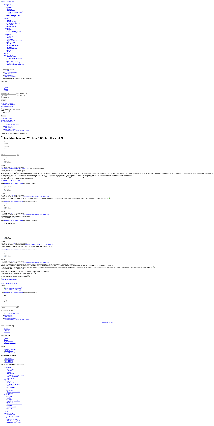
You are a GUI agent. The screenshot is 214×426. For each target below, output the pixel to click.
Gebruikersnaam (20, 93)
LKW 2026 (10, 25)
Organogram (11, 10)
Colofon (6, 340)
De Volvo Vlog (11, 22)
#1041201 (13, 243)
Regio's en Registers (13, 15)
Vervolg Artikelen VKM (14, 31)
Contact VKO (11, 42)
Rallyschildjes (11, 26)
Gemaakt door (105, 322)
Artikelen (10, 7)
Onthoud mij (6, 97)
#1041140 (13, 167)
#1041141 (13, 195)
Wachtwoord (19, 95)
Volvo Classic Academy (14, 58)
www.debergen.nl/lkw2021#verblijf (10, 180)
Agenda (6, 18)
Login (6, 60)
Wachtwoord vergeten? (14, 63)
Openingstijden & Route (14, 41)
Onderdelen (7, 34)
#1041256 (13, 261)
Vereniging (7, 4)
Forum (6, 53)
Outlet (9, 37)
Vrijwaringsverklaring (10, 343)
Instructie (10, 47)
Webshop (10, 36)
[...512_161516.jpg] (9, 279)
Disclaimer (7, 329)
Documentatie (8, 55)
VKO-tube (10, 52)
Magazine (7, 28)
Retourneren (11, 50)
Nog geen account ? (13, 61)
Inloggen (3, 100)
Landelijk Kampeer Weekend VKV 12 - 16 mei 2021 (14, 168)
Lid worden (10, 6)
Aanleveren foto (12, 33)
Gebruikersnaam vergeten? (15, 64)
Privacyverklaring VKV (10, 341)
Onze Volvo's (11, 17)
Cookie (6, 338)
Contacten (6, 330)
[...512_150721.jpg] (9, 283)
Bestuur (9, 9)
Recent (6, 89)
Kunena (111, 322)
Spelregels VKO (12, 49)
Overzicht (6, 87)
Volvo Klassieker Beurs (14, 23)
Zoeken (6, 90)
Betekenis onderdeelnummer (13, 44)
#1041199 (13, 213)
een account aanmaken (7, 106)
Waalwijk (10, 39)
